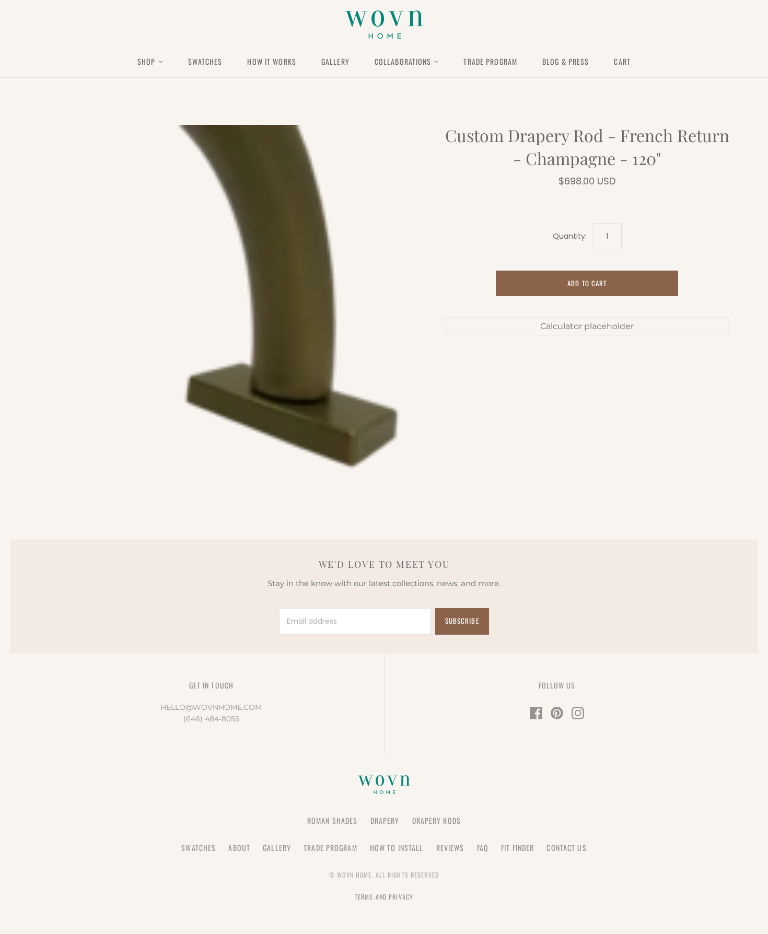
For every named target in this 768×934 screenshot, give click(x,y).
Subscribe (462, 620)
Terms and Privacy (384, 896)
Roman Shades (332, 820)
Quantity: (569, 236)
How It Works (271, 61)
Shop (146, 61)
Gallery (335, 61)
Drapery (385, 820)
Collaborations (403, 61)
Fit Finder (517, 847)
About (239, 847)
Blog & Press (565, 61)
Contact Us (566, 847)
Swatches (205, 61)
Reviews (450, 847)
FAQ (482, 847)
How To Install (397, 847)
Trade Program (490, 61)
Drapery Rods (436, 820)
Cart (622, 61)
